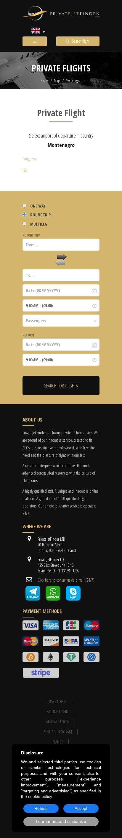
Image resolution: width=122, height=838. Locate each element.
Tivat (25, 170)
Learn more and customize (61, 821)
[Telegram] (32, 599)
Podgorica (30, 159)
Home (44, 80)
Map (57, 80)
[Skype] (73, 599)
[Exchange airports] (61, 260)
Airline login (57, 711)
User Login (58, 701)
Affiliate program (58, 732)
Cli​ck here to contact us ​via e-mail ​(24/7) (66, 580)
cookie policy (40, 796)
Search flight (80, 41)
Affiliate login (58, 721)
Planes (57, 742)
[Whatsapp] (53, 599)
